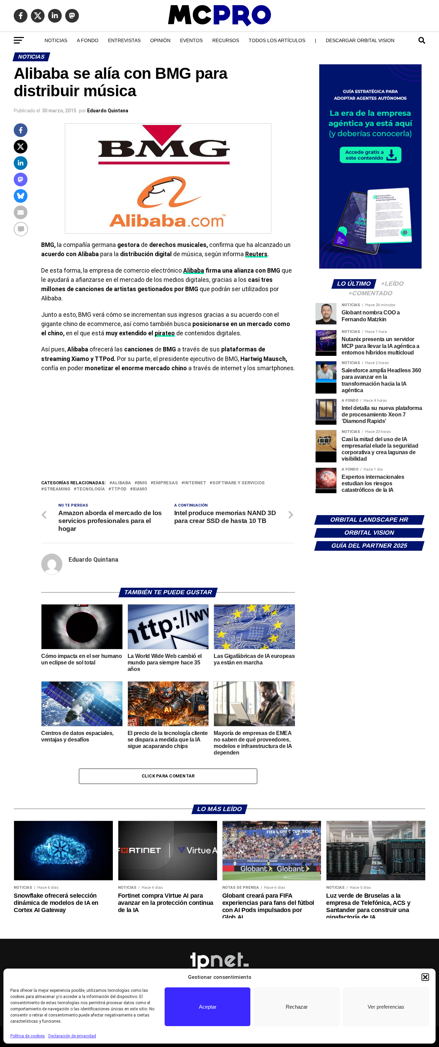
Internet (195, 483)
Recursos (225, 40)
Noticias (56, 40)
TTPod (119, 489)
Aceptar (207, 1007)
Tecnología (90, 489)
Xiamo (140, 489)
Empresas (165, 483)
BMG (142, 483)
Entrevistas (124, 40)
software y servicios (238, 483)
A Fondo (87, 40)
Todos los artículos (277, 40)
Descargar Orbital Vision (360, 40)
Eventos (191, 40)
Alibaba (193, 270)
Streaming (57, 489)
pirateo (165, 333)
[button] (425, 977)
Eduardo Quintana (107, 110)
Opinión (160, 40)
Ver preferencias (386, 1007)
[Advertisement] (168, 428)
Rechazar (297, 1007)
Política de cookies (27, 1036)
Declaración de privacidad (72, 1036)
